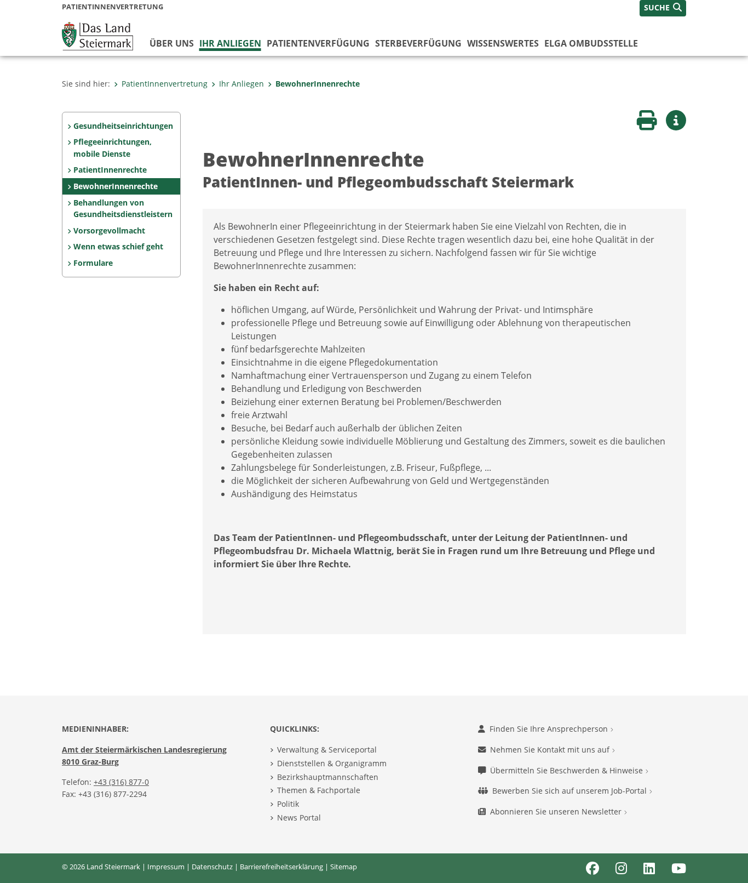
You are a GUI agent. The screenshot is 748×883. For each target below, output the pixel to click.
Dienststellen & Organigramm (332, 763)
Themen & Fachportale (318, 790)
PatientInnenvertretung (165, 83)
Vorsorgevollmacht (109, 230)
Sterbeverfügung (418, 43)
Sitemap (343, 866)
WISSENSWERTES (503, 43)
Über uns (171, 43)
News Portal (299, 817)
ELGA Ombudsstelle (591, 43)
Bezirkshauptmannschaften (327, 777)
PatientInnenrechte (110, 169)
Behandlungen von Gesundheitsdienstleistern (122, 208)
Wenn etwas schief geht (118, 246)
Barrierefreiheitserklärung (281, 866)
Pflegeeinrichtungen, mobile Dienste (112, 147)
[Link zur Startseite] (97, 35)
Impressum (166, 866)
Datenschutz (212, 866)
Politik (288, 804)
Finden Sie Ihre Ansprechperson (550, 729)
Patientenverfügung (318, 43)
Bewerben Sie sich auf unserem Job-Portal (570, 790)
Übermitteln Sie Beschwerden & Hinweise (567, 770)
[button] (663, 8)
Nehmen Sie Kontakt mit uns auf (551, 749)
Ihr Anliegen (230, 43)
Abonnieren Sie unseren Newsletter (557, 811)
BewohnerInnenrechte (317, 83)
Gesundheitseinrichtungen (123, 126)
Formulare (93, 263)
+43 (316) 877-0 (121, 782)
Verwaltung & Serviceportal (327, 749)
